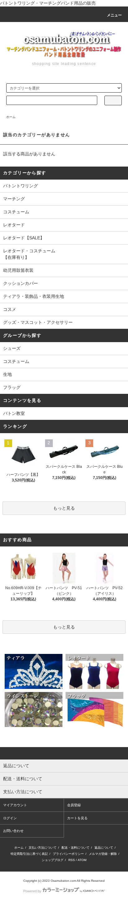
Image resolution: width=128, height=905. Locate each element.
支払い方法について (43, 847)
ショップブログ (52, 860)
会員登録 (74, 805)
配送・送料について (75, 847)
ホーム (11, 117)
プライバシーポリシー (68, 853)
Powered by (32, 891)
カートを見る (77, 818)
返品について (103, 847)
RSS (71, 860)
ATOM (82, 860)
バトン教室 (14, 413)
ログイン (10, 818)
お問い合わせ (13, 831)
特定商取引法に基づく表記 (29, 853)
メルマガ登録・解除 (103, 853)
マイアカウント (15, 805)
